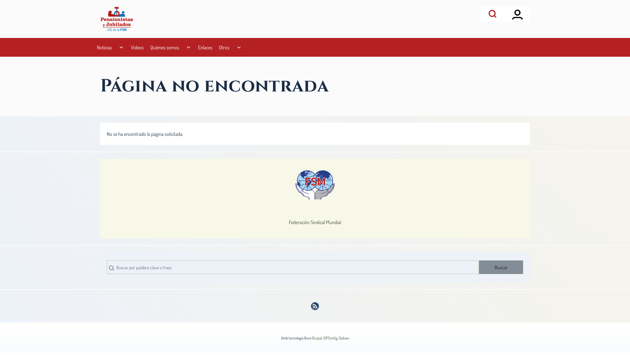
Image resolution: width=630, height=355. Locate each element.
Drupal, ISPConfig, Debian (330, 338)
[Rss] (315, 306)
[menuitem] (104, 47)
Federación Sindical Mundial (315, 222)
